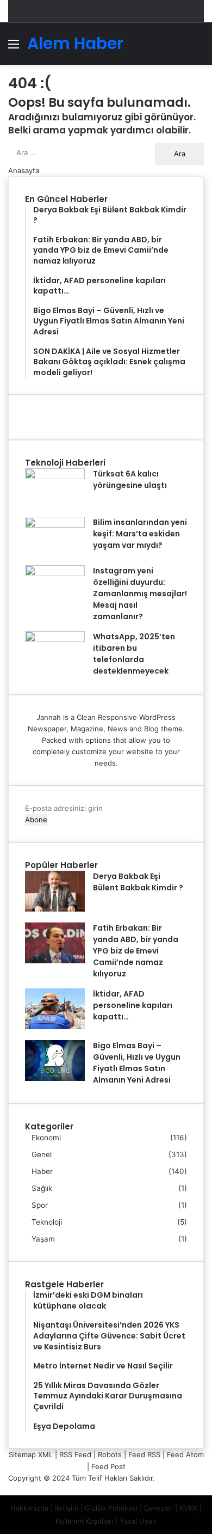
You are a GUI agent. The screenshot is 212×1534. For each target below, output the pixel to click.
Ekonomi (46, 1137)
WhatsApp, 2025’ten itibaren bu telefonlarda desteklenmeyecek (134, 653)
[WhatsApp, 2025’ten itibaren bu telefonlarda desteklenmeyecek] (55, 639)
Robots (110, 1454)
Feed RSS (144, 1454)
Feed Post (108, 1466)
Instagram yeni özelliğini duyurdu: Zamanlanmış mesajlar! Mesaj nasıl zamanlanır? (140, 593)
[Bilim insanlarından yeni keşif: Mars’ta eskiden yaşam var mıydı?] (55, 525)
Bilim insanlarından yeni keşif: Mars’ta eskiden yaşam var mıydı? (140, 534)
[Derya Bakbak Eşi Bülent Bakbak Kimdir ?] (55, 908)
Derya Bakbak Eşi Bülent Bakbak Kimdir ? (138, 882)
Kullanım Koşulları (84, 1521)
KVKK (188, 1508)
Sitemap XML (31, 1454)
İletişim (66, 1508)
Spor (40, 1205)
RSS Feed (75, 1454)
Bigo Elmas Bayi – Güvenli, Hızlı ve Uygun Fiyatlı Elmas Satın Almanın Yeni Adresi (136, 1062)
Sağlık (42, 1188)
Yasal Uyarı (138, 1521)
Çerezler (158, 1508)
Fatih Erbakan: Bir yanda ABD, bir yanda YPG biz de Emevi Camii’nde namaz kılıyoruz (135, 950)
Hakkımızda (29, 1508)
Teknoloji (47, 1222)
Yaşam (43, 1238)
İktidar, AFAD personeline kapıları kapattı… (132, 1005)
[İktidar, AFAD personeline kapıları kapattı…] (55, 1026)
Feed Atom (185, 1454)
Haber (42, 1171)
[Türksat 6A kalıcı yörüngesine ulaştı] (55, 476)
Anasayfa (23, 170)
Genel (42, 1154)
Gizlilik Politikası (111, 1508)
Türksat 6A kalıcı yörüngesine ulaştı (130, 479)
